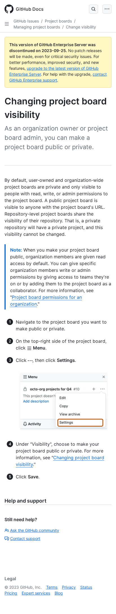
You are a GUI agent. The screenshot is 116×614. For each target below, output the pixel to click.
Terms (51, 587)
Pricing (11, 593)
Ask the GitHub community (34, 530)
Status (86, 587)
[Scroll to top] (103, 601)
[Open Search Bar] (93, 9)
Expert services (36, 593)
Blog (59, 593)
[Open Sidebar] (6, 23)
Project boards (58, 21)
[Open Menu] (106, 9)
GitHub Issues (26, 21)
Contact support (25, 538)
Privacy (69, 587)
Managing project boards (37, 26)
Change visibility (81, 26)
